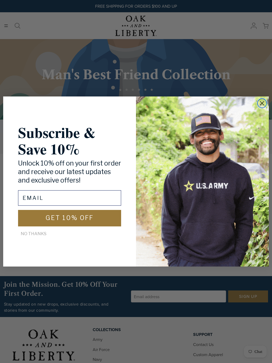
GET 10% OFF (70, 218)
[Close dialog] (262, 103)
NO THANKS (33, 233)
